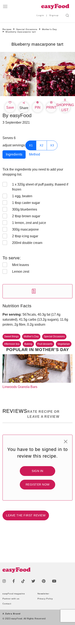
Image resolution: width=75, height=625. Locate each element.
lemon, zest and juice (29, 223)
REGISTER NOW (38, 484)
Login (40, 15)
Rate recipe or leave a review (43, 414)
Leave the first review (25, 515)
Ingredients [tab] (14, 154)
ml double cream (27, 243)
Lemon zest (20, 271)
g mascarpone (25, 229)
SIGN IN (37, 471)
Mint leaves (20, 265)
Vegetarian (64, 344)
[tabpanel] (37, 232)
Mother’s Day (31, 336)
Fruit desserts (44, 344)
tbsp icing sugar (25, 236)
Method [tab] (34, 154)
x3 (52, 145)
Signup (54, 15)
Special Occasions (54, 336)
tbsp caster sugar (26, 203)
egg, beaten (22, 196)
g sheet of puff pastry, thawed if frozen (40, 187)
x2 (41, 145)
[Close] (65, 441)
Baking (28, 344)
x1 (31, 145)
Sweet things (11, 336)
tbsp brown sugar (26, 216)
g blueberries (24, 209)
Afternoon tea (11, 344)
